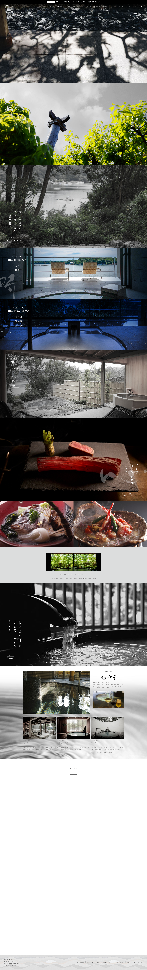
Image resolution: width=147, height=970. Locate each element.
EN (139, 959)
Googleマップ (66, 943)
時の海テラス (61, 6)
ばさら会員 (90, 962)
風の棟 (15, 381)
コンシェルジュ (115, 6)
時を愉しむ (96, 6)
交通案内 (97, 962)
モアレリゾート (131, 962)
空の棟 (15, 372)
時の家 (89, 6)
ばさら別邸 (52, 6)
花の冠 (18, 316)
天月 (17, 265)
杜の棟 (15, 385)
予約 (135, 6)
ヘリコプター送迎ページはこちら (66, 827)
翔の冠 (18, 321)
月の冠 (18, 325)
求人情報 (140, 962)
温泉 (78, 6)
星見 (17, 270)
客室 (69, 6)
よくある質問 (80, 962)
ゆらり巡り (105, 6)
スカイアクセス (127, 6)
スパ (83, 6)
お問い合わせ (106, 962)
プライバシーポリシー (118, 962)
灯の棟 (15, 367)
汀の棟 (15, 376)
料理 (74, 6)
